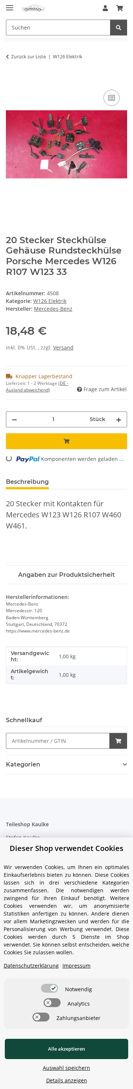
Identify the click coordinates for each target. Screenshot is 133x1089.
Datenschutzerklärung (31, 965)
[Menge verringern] (14, 419)
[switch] (49, 988)
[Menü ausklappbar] (9, 4)
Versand (63, 347)
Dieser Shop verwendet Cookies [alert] (66, 848)
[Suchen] (118, 27)
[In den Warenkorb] (12, 80)
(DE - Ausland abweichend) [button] (37, 386)
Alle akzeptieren (66, 1048)
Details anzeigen (66, 1080)
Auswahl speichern (66, 1067)
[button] (105, 8)
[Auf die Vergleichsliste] (111, 98)
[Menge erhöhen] (118, 419)
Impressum (76, 965)
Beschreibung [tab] (27, 481)
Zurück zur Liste (28, 56)
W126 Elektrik (49, 300)
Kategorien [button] (23, 764)
